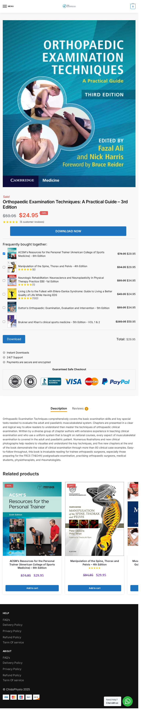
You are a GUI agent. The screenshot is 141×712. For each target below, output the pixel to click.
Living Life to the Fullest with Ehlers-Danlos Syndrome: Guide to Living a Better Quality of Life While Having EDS (65, 293)
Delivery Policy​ (12, 625)
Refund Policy (12, 637)
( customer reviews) (32, 221)
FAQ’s (6, 620)
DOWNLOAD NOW (68, 231)
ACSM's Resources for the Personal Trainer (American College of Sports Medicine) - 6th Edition (61, 254)
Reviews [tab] (78, 408)
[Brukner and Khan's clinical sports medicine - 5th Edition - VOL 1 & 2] (12, 321)
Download (14, 339)
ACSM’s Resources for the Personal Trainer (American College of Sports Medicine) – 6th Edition (32, 564)
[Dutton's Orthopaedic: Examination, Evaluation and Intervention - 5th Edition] (12, 307)
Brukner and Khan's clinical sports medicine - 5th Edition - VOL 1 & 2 (59, 322)
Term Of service (13, 642)
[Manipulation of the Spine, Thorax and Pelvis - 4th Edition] (12, 267)
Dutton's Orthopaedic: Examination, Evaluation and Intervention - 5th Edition (63, 307)
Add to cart (32, 588)
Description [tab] (59, 408)
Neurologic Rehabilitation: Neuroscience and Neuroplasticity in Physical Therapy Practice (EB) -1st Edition (61, 279)
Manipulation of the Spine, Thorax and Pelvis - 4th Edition (52, 266)
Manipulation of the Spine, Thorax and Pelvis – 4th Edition (94, 562)
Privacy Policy (12, 631)
